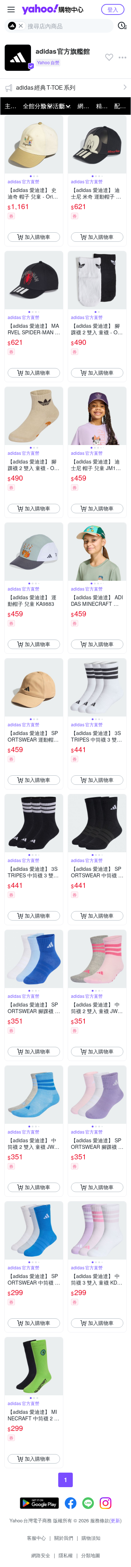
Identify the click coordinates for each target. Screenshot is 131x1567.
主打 (10, 106)
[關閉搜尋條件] (20, 26)
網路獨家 (84, 106)
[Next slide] (58, 144)
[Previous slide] (9, 144)
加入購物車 (37, 236)
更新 (115, 1520)
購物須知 (91, 1537)
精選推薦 (103, 106)
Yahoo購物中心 (52, 9)
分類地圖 (90, 1555)
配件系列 (121, 106)
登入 (112, 9)
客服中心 (36, 1537)
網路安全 (40, 1555)
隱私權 (66, 1555)
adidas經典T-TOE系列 (45, 87)
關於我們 (63, 1537)
